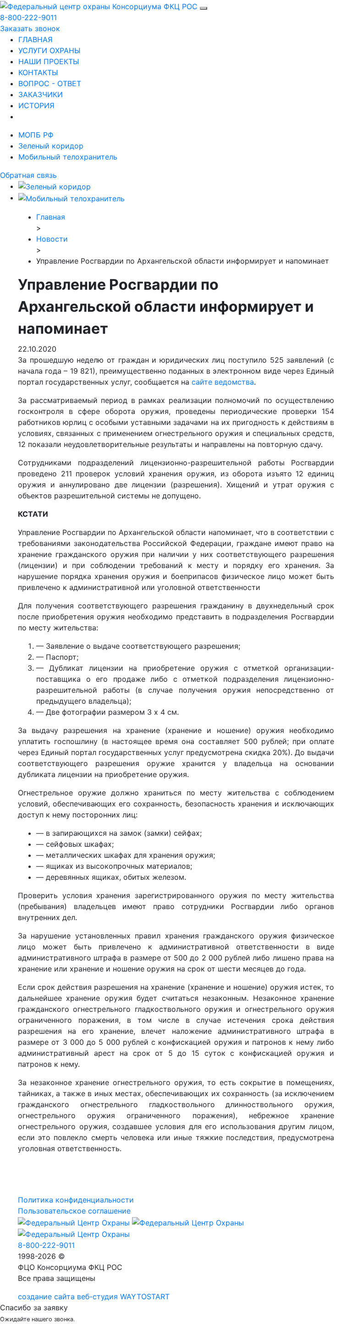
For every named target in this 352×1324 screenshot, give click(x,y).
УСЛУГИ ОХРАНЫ (49, 50)
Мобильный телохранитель (67, 156)
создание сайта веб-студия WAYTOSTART (94, 1296)
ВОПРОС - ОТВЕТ (49, 83)
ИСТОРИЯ (36, 105)
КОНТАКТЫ (38, 72)
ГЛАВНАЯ (35, 39)
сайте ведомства (223, 381)
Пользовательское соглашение (74, 1210)
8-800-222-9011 (28, 17)
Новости (52, 238)
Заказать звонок (30, 28)
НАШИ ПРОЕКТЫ (48, 61)
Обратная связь (28, 175)
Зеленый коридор (50, 145)
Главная (50, 216)
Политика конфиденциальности (76, 1199)
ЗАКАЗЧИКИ (40, 94)
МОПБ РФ (36, 134)
